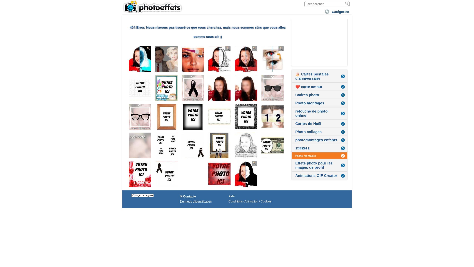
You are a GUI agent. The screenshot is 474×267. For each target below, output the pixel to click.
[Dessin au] (246, 145)
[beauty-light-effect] (246, 59)
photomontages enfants (316, 140)
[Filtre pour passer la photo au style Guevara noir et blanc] (246, 174)
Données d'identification (196, 201)
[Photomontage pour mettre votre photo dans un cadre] (219, 145)
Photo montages (309, 103)
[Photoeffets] (152, 6)
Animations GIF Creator (316, 176)
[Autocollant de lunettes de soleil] (272, 88)
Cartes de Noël (308, 124)
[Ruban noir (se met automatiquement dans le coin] (193, 145)
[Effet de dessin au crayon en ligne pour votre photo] (219, 59)
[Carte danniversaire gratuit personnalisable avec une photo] (166, 88)
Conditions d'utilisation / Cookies (249, 201)
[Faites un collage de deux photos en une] (272, 117)
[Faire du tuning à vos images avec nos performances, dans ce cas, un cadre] (193, 117)
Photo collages (308, 132)
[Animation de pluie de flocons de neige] (193, 174)
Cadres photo (307, 95)
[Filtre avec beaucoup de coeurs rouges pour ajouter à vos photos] (219, 174)
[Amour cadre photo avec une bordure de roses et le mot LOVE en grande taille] (140, 174)
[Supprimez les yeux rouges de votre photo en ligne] (272, 59)
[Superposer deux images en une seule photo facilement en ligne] (166, 59)
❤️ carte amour (308, 87)
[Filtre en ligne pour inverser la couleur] (140, 59)
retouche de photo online (311, 113)
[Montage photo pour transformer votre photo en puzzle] (140, 88)
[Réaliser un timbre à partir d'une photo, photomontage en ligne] (219, 117)
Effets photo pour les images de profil (314, 165)
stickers (302, 148)
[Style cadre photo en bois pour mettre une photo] (166, 117)
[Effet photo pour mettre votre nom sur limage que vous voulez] (140, 145)
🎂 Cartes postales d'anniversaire (312, 76)
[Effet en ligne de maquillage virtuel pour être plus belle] (193, 59)
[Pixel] (246, 88)
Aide (231, 196)
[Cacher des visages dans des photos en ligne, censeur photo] (219, 88)
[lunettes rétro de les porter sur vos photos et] (140, 117)
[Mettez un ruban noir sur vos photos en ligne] (193, 88)
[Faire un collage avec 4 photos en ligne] (166, 145)
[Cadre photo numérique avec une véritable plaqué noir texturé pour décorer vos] (246, 117)
